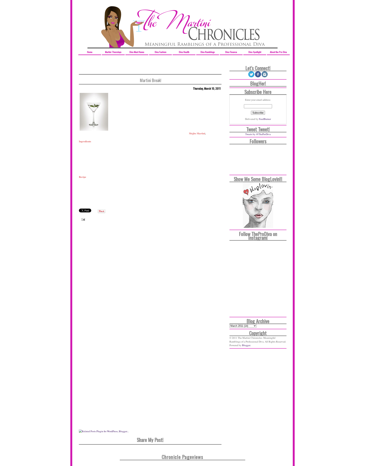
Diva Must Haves (136, 52)
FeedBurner (265, 119)
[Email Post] (82, 219)
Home (89, 52)
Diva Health (184, 52)
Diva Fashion (160, 52)
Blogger (246, 345)
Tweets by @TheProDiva (258, 134)
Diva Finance (231, 52)
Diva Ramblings (208, 52)
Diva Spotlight (254, 52)
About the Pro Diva (278, 52)
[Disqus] (150, 278)
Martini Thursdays (113, 52)
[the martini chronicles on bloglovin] (258, 227)
